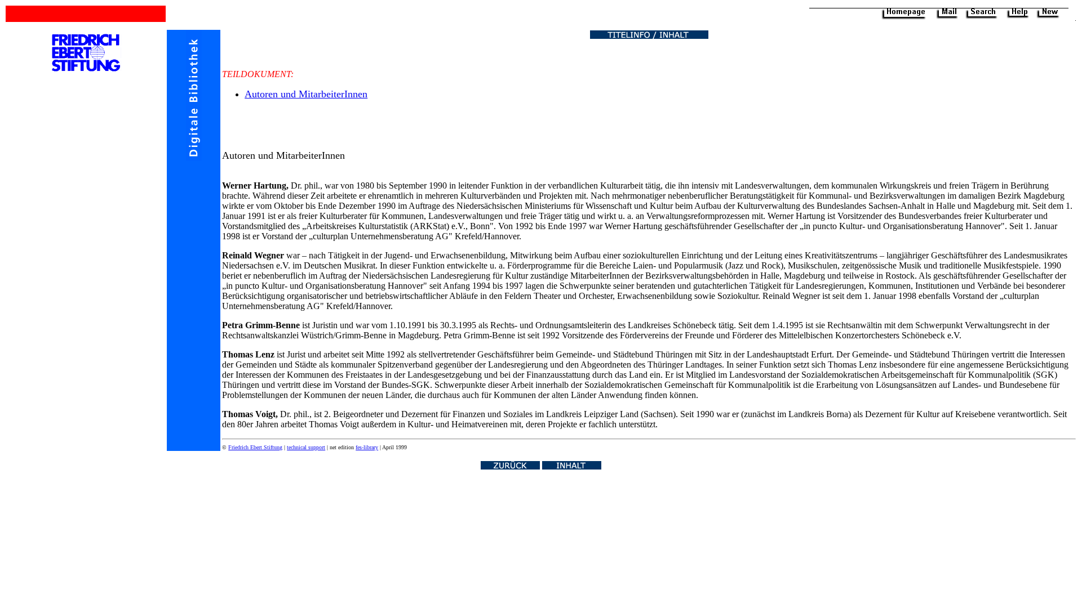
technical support (306, 447)
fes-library (367, 447)
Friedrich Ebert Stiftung (255, 447)
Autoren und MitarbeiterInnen (306, 94)
